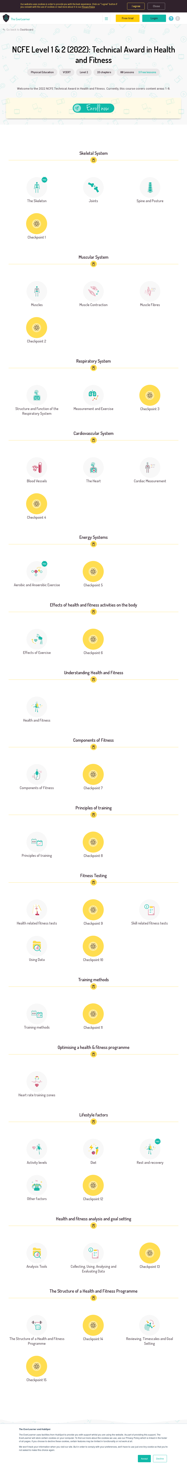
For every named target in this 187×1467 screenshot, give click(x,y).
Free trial (127, 18)
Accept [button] (144, 1458)
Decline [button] (160, 1458)
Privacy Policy (88, 6)
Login (154, 18)
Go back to (19, 29)
